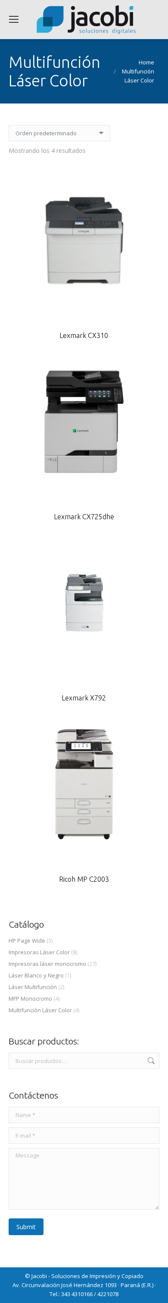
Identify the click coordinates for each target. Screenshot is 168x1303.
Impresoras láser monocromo (47, 964)
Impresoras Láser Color (39, 952)
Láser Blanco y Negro (36, 975)
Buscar (150, 1061)
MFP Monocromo (30, 998)
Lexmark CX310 (83, 335)
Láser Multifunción (33, 987)
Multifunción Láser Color (40, 1010)
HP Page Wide (27, 940)
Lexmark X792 (84, 698)
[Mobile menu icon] (14, 19)
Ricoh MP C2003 (84, 879)
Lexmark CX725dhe (84, 517)
